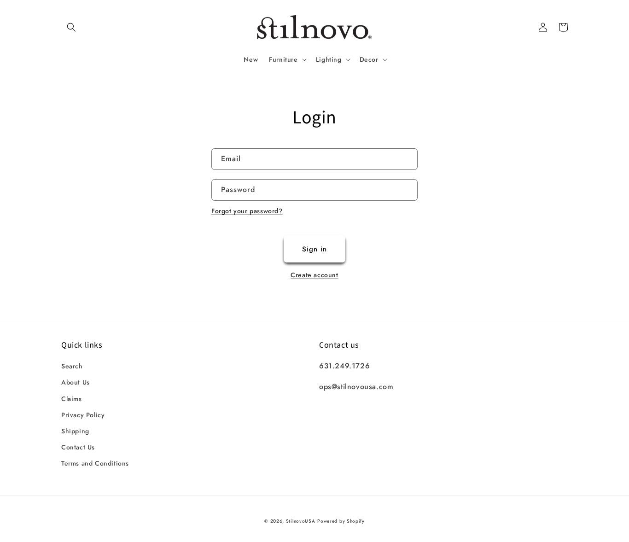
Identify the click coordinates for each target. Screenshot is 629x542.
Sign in (314, 249)
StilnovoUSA (300, 521)
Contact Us (78, 447)
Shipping (75, 431)
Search (72, 366)
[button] (71, 27)
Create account (314, 275)
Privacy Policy (83, 415)
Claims (71, 398)
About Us (75, 382)
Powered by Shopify (341, 521)
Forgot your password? (247, 211)
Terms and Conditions (95, 463)
